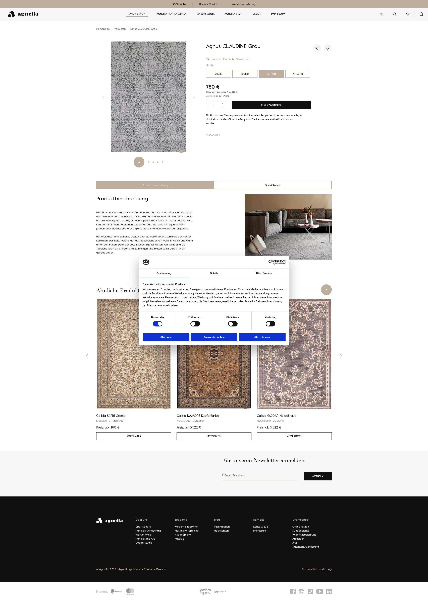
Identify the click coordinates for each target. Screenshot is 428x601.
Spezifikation (273, 185)
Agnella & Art (234, 14)
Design (257, 14)
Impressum (278, 14)
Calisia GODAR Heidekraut (276, 415)
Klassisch (228, 59)
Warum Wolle (206, 14)
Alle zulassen (262, 337)
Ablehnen (166, 337)
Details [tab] (214, 273)
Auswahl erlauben (214, 337)
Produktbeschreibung (155, 185)
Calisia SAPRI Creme (110, 415)
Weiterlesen (213, 135)
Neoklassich (243, 59)
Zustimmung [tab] (163, 273)
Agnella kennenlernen (171, 14)
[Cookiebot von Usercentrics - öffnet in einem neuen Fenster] (271, 262)
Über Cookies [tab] (264, 273)
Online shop (137, 14)
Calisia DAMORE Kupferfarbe (198, 415)
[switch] (195, 323)
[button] (100, 97)
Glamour (216, 59)
